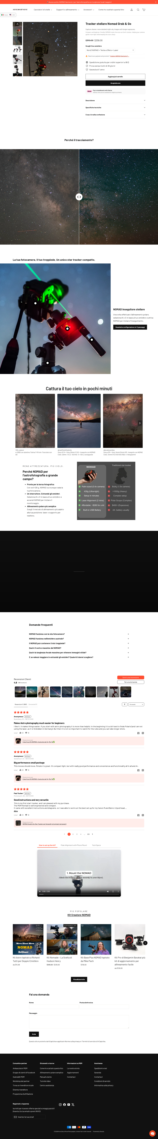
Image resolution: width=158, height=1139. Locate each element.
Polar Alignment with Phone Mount (74, 845)
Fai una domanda (130, 682)
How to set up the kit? (47, 845)
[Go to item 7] (90, 691)
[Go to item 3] (43, 691)
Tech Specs (96, 845)
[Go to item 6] (78, 691)
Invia (34, 1034)
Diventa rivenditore (20, 1090)
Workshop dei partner (21, 1081)
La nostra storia (73, 1068)
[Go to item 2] (31, 691)
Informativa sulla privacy (103, 1085)
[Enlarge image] (33, 421)
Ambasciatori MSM (20, 1068)
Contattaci (71, 1077)
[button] (17, 24)
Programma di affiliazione (23, 1094)
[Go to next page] (93, 834)
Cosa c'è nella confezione (95, 115)
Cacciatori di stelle (42, 9)
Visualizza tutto (79, 979)
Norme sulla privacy (72, 1041)
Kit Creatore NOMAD (79, 914)
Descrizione (90, 100)
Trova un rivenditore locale (23, 1085)
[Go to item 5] (67, 691)
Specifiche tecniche (93, 107)
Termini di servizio (89, 1041)
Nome (31, 1002)
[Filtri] (124, 704)
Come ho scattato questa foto (111, 9)
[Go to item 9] (114, 691)
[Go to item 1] (20, 691)
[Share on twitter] (143, 733)
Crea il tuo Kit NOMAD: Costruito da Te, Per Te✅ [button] (39, 742)
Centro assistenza (47, 1085)
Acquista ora (115, 83)
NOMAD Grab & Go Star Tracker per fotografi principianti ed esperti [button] (44, 824)
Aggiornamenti (73, 1072)
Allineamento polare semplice (51, 1072)
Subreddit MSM (19, 1077)
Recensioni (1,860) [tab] (21, 704)
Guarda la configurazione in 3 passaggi (130, 327)
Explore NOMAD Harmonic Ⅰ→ (119, 56)
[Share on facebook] (138, 733)
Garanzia (97, 1072)
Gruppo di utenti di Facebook (24, 1072)
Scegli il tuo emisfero (94, 46)
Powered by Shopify (98, 1131)
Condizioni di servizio (102, 1081)
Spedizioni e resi (100, 1068)
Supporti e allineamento (67, 9)
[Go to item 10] (125, 691)
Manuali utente (46, 1077)
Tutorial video (45, 1081)
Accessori (88, 9)
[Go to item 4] (55, 691)
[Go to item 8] (102, 691)
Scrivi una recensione (130, 677)
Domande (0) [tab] (33, 704)
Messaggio (33, 1013)
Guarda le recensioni (79, 580)
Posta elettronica (86, 1002)
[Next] (145, 943)
